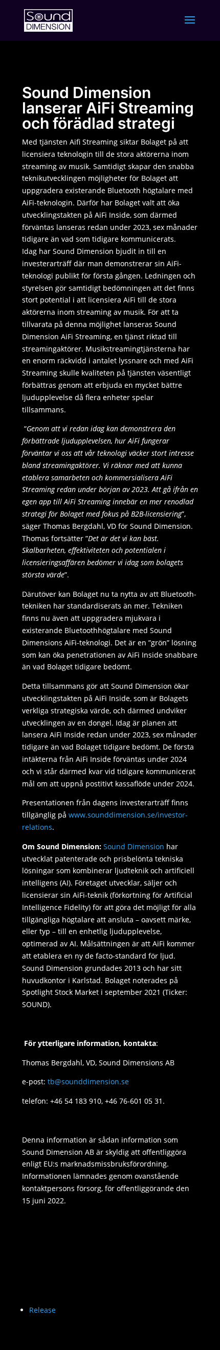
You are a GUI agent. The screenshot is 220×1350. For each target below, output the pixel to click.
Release (42, 1310)
